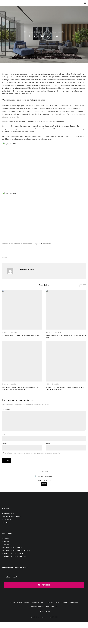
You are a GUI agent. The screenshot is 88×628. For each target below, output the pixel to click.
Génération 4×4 (74, 602)
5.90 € (44, 484)
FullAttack (26, 602)
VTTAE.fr (19, 602)
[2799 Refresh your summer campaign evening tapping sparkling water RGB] (66, 361)
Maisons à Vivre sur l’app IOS (12, 553)
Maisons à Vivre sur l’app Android (14, 556)
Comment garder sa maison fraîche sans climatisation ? (20, 335)
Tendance (5, 384)
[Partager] (12, 257)
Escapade (12, 602)
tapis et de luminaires (43, 244)
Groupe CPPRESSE (53, 617)
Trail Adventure (35, 602)
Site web (48, 443)
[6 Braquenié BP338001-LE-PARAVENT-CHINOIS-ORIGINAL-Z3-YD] (22, 361)
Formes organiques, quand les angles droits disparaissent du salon (66, 336)
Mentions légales (8, 513)
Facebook (5, 538)
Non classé (44, 32)
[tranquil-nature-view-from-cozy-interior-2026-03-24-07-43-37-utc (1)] (22, 310)
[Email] (35, 257)
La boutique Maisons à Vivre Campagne (16, 550)
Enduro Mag (50, 602)
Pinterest (5, 544)
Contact (5, 522)
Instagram (5, 541)
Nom (4, 434)
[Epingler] (24, 257)
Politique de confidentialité (11, 516)
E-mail (4, 443)
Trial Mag (57, 602)
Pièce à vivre (52, 32)
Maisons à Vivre (28, 32)
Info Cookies (6, 519)
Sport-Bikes (65, 602)
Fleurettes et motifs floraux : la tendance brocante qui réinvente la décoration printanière (20, 388)
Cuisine (48, 384)
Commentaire (6, 409)
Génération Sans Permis (37, 606)
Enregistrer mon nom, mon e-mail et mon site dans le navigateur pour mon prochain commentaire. (32, 453)
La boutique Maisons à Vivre (12, 547)
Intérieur (37, 32)
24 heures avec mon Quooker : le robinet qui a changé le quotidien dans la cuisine (65, 388)
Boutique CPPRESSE (51, 606)
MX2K (42, 602)
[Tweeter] (18, 257)
